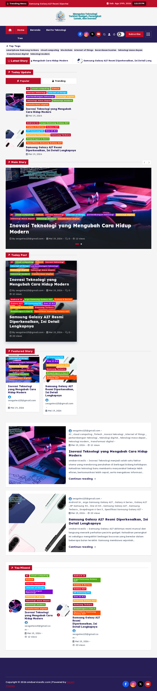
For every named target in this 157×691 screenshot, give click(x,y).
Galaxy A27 (52, 127)
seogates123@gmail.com (30, 238)
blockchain (67, 50)
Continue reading (81, 478)
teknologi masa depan (130, 50)
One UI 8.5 (51, 131)
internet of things (83, 50)
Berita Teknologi (56, 29)
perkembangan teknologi (40, 96)
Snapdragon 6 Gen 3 (38, 139)
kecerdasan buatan (105, 50)
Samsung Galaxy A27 (38, 135)
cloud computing (50, 50)
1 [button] (77, 244)
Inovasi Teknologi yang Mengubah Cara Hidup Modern (48, 110)
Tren (20, 38)
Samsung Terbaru (60, 135)
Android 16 (33, 123)
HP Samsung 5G (35, 131)
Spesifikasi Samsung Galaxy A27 (44, 143)
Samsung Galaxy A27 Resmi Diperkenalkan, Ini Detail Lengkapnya (113, 60)
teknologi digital (65, 96)
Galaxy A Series (35, 127)
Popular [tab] (25, 80)
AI (28, 88)
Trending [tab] (60, 80)
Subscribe (135, 34)
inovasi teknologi (36, 92)
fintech (55, 88)
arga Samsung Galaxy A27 (55, 123)
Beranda (35, 29)
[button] (144, 162)
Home (20, 29)
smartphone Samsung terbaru (22, 50)
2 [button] (81, 244)
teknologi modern (40, 54)
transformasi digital (18, 54)
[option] (78, 208)
